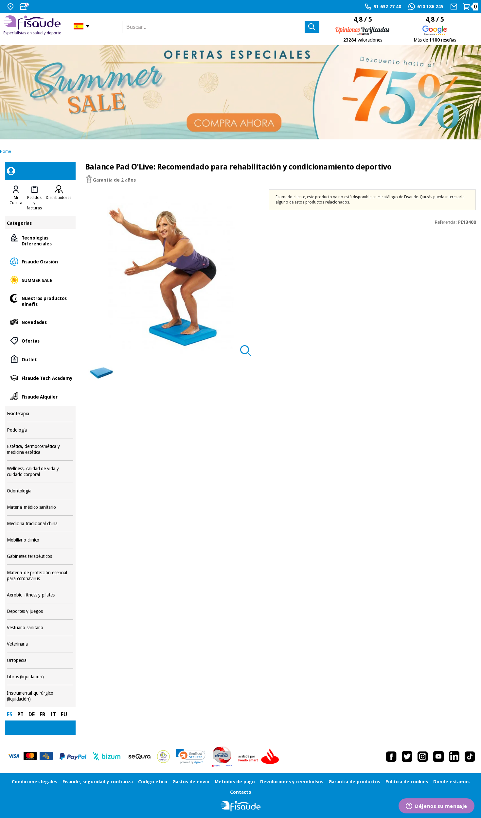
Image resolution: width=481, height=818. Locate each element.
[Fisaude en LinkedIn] (454, 756)
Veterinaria (40, 644)
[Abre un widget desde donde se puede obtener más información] (436, 806)
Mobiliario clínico (40, 540)
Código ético (152, 781)
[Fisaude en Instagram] (423, 756)
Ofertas (40, 340)
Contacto (240, 792)
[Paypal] (73, 756)
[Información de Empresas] (222, 756)
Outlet (40, 359)
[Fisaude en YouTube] (438, 756)
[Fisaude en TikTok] (470, 756)
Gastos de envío (190, 781)
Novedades (40, 321)
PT (20, 714)
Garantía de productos (354, 781)
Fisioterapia (40, 414)
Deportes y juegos (40, 611)
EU (64, 714)
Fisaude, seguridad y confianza (97, 781)
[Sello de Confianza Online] (163, 756)
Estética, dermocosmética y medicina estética (40, 449)
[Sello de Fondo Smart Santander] (260, 756)
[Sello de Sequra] (139, 756)
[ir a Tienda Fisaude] (240, 806)
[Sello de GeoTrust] (190, 756)
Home (5, 151)
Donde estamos (451, 781)
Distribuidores (58, 197)
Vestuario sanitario (40, 628)
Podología (40, 430)
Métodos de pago (235, 781)
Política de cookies (406, 781)
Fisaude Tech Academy (40, 377)
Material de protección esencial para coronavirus (40, 576)
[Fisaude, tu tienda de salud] (33, 26)
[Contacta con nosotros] (454, 6)
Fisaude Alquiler (40, 396)
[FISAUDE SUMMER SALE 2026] (240, 92)
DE (31, 714)
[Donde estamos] (11, 6)
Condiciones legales (34, 781)
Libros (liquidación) (40, 677)
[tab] (16, 198)
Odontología (40, 491)
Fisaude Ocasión (40, 261)
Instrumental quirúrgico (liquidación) (40, 696)
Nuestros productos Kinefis (40, 300)
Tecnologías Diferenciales (40, 240)
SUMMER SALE (40, 280)
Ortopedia (40, 660)
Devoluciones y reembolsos (291, 781)
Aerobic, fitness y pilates (40, 595)
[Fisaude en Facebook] (391, 756)
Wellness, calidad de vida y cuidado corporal (40, 472)
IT (53, 714)
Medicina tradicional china (40, 524)
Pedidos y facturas (34, 202)
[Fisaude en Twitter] (407, 756)
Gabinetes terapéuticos (40, 556)
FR (42, 714)
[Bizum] (107, 756)
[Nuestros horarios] (24, 6)
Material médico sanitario (40, 507)
